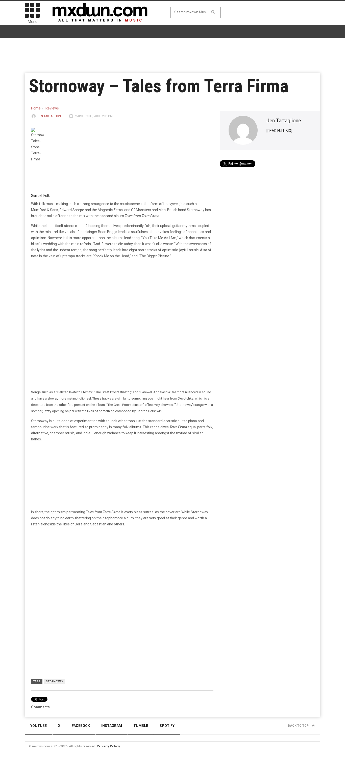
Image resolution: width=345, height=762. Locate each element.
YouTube (38, 726)
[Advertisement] (122, 570)
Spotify (167, 726)
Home (36, 108)
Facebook (81, 726)
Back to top (298, 725)
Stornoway (54, 681)
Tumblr (140, 726)
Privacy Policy (108, 746)
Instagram (111, 726)
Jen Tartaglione (50, 116)
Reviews (52, 108)
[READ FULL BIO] (279, 131)
